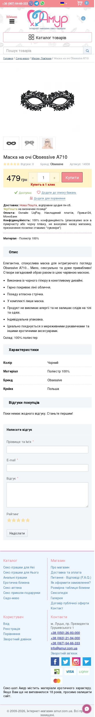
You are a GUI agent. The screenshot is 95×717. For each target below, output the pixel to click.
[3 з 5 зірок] (18, 520)
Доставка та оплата (66, 572)
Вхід (6, 623)
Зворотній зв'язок (64, 653)
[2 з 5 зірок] (13, 520)
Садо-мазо (11, 598)
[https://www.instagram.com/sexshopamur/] (76, 661)
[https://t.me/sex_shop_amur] (87, 661)
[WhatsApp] (42, 3)
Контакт (57, 608)
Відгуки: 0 (27, 164)
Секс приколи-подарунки (21, 592)
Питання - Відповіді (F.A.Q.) (71, 577)
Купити (72, 177)
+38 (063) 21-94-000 (65, 638)
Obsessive (56, 164)
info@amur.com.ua (64, 648)
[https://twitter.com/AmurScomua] (65, 661)
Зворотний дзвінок (17, 639)
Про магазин (60, 567)
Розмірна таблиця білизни (70, 587)
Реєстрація (11, 628)
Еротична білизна (16, 582)
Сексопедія (59, 592)
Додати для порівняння (49, 198)
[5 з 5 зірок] (27, 520)
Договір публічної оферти (70, 603)
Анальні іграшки (15, 577)
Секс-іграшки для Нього (21, 572)
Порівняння (11, 633)
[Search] (87, 50)
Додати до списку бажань (59, 193)
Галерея (57, 598)
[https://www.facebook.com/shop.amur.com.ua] (55, 661)
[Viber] (30, 3)
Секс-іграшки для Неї (19, 567)
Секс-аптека (12, 587)
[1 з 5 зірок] (9, 520)
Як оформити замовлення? (71, 582)
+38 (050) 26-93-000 (65, 632)
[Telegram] (36, 3)
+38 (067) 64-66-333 (65, 643)
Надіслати (17, 533)
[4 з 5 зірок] (23, 520)
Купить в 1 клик (43, 184)
